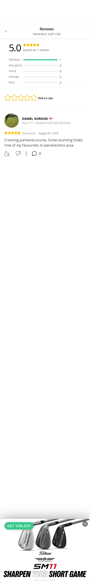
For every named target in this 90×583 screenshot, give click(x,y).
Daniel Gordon (35, 119)
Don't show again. (45, 579)
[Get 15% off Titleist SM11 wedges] (45, 551)
